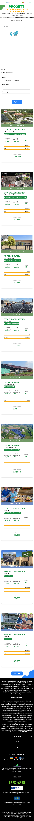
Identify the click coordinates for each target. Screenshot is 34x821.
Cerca (18, 102)
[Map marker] (15, 34)
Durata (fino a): (12, 80)
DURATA (4, 77)
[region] (17, 44)
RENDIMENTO (6, 84)
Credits (26, 813)
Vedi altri (17, 673)
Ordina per (2, 69)
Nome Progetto (6, 92)
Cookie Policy (20, 817)
